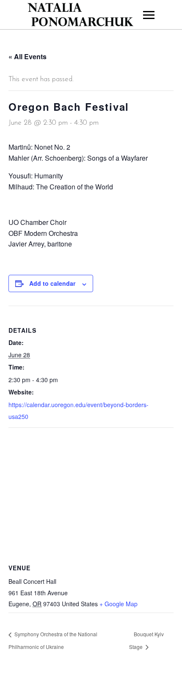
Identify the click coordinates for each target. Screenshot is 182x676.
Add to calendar (52, 283)
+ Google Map (118, 603)
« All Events (27, 56)
